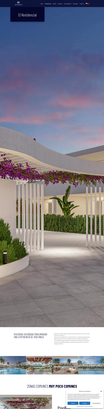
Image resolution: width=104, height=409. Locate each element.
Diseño (54, 3)
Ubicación (60, 3)
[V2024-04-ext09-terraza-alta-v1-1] (65, 374)
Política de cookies (80, 406)
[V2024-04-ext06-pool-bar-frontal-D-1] (39, 374)
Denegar (85, 403)
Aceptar (73, 403)
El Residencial (48, 3)
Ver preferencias (96, 403)
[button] (101, 391)
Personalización (67, 3)
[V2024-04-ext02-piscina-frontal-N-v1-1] (13, 374)
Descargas (75, 3)
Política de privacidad (89, 406)
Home (42, 3)
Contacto (82, 3)
